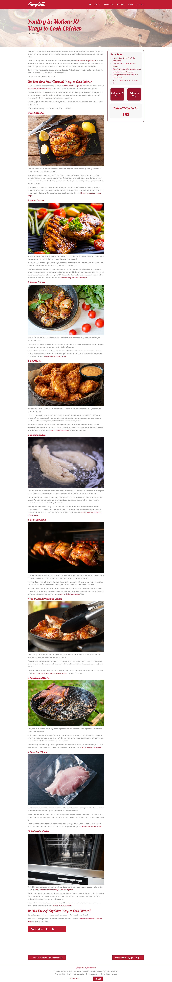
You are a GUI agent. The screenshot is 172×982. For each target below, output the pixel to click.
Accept (98, 979)
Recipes (120, 4)
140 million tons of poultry (73, 86)
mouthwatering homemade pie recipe (74, 277)
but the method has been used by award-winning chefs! (54, 890)
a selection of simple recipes (86, 60)
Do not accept (74, 978)
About (97, 4)
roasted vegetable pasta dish (59, 430)
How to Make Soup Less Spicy (128, 957)
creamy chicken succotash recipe (54, 356)
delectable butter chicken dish (90, 826)
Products (108, 4)
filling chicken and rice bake (91, 747)
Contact (140, 4)
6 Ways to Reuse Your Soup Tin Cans (46, 957)
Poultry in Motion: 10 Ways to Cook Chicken (55, 24)
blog (130, 4)
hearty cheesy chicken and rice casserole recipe (50, 673)
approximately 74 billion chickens (39, 88)
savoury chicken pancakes (62, 905)
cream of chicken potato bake (69, 594)
